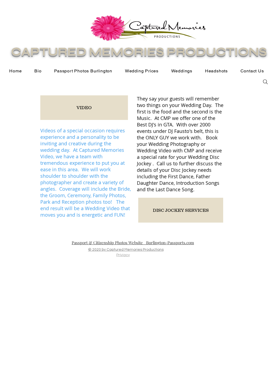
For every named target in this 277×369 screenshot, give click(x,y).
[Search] (265, 82)
